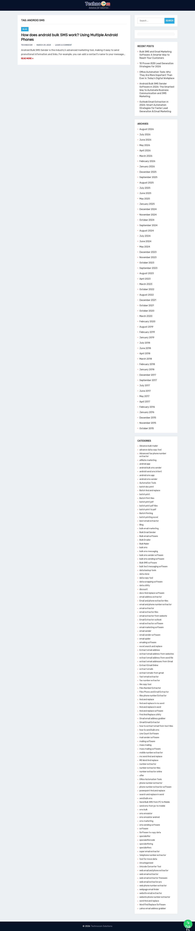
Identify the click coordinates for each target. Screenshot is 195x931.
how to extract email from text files (156, 726)
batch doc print (146, 487)
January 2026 (147, 166)
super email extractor (149, 851)
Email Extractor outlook (150, 620)
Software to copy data (150, 832)
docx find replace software (151, 593)
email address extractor (150, 597)
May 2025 (144, 198)
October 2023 (146, 262)
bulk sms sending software (151, 559)
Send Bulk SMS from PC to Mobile (154, 802)
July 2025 (144, 188)
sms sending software (149, 825)
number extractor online (150, 771)
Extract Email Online (148, 665)
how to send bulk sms (149, 730)
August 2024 (146, 230)
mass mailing (145, 745)
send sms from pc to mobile (152, 806)
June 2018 (145, 348)
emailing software (147, 642)
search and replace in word (151, 794)
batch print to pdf (147, 509)
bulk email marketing (149, 528)
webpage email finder (149, 889)
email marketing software (151, 627)
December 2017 (147, 375)
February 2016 (147, 407)
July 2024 (144, 236)
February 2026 (147, 161)
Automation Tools (147, 483)
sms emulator (145, 813)
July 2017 (144, 385)
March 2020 (145, 316)
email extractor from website (153, 616)
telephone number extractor (152, 855)
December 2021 (147, 300)
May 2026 (144, 145)
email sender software (149, 635)
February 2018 (147, 364)
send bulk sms (145, 798)
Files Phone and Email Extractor (154, 692)
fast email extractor (149, 677)
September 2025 (148, 177)
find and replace (146, 699)
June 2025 (145, 193)
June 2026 (145, 139)
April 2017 (144, 401)
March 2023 (145, 284)
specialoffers (145, 847)
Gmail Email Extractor (149, 722)
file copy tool (145, 684)
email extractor (146, 608)
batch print (144, 494)
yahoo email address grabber (152, 908)
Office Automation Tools (150, 779)
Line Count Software (149, 733)
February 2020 (147, 321)
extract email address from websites (156, 654)
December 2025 (147, 172)
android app (144, 464)
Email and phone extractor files (153, 601)
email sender (145, 631)
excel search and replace (150, 646)
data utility (144, 585)
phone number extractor (150, 783)
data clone (144, 574)
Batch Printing (146, 513)
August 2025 (146, 182)
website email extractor (150, 893)
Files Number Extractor (150, 688)
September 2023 (148, 268)
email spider (144, 639)
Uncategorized (146, 863)
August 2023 (146, 273)
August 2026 (146, 129)
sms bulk (143, 809)
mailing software (147, 741)
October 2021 (146, 305)
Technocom (26, 45)
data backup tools (147, 570)
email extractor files (148, 612)
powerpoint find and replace (152, 790)
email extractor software (151, 623)
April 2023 (144, 278)
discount (143, 589)
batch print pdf (146, 502)
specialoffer (144, 836)
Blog (25, 29)
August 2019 (146, 326)
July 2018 (144, 342)
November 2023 (147, 257)
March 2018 (145, 358)
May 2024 (144, 246)
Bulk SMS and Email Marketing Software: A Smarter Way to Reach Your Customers (155, 54)
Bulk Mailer (144, 544)
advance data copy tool (150, 450)
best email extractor (149, 521)
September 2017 (148, 380)
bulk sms (143, 547)
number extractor (147, 764)
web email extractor (148, 874)
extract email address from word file (156, 658)
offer (141, 775)
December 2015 (147, 417)
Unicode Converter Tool (150, 866)
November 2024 (148, 214)
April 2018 (144, 353)
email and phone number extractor (155, 604)
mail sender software (149, 737)
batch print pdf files (148, 506)
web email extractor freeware (153, 878)
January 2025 (147, 204)
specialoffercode (147, 840)
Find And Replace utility (150, 714)
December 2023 (147, 252)
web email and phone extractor (153, 870)
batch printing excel (148, 517)
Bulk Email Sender (147, 532)
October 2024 (146, 220)
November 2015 (147, 423)
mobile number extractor (151, 752)
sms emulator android (149, 817)
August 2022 (146, 294)
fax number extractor (149, 680)
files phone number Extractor (152, 695)
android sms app (146, 475)
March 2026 (145, 156)
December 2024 (148, 209)
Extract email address (149, 650)
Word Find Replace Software (152, 904)
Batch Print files (146, 498)
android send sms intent (150, 471)
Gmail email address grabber (152, 718)
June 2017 (145, 391)
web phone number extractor (153, 885)
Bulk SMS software (148, 563)
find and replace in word (150, 707)
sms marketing (146, 821)
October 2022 (146, 289)
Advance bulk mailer (148, 446)
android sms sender (148, 479)
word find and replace (149, 901)
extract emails (146, 669)
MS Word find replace (148, 760)
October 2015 (146, 428)
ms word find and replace (150, 756)
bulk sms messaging (148, 551)
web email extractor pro (150, 882)
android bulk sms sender (150, 468)
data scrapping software (150, 582)
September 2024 (148, 225)
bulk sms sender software (151, 555)
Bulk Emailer (145, 540)
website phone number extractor (154, 897)
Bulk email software (148, 536)
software (143, 828)
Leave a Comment (63, 45)
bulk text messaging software (153, 566)
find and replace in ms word (151, 703)
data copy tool (146, 578)
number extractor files (149, 768)
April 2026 (145, 150)
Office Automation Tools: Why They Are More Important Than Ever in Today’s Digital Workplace (156, 75)
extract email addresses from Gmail (156, 661)
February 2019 (147, 332)
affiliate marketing (147, 460)
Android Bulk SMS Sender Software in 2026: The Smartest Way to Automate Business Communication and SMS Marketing (156, 90)
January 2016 (146, 412)
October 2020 (146, 310)
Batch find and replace (149, 490)
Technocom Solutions (101, 926)
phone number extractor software (155, 787)
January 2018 (146, 369)
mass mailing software (150, 749)
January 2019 (146, 337)
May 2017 (144, 396)
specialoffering (146, 844)
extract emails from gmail (151, 673)
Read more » (27, 58)
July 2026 (144, 134)
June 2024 (145, 241)
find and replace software (151, 711)
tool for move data (148, 859)
